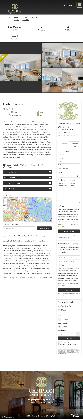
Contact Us (61, 135)
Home (5, 278)
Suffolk (22, 278)
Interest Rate (62, 330)
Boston (29, 278)
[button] (3, 67)
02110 (36, 278)
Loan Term (61, 306)
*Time (60, 172)
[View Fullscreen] (5, 207)
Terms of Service (64, 237)
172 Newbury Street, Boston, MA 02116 (42, 402)
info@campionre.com (36, 399)
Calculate (69, 338)
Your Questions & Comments (66, 180)
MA (17, 278)
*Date (59, 165)
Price (59, 316)
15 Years (63, 310)
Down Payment (62, 323)
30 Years (69, 306)
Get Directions (44, 228)
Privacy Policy (61, 226)
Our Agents (71, 135)
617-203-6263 (68, 5)
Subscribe (69, 290)
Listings (11, 278)
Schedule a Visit (74, 145)
